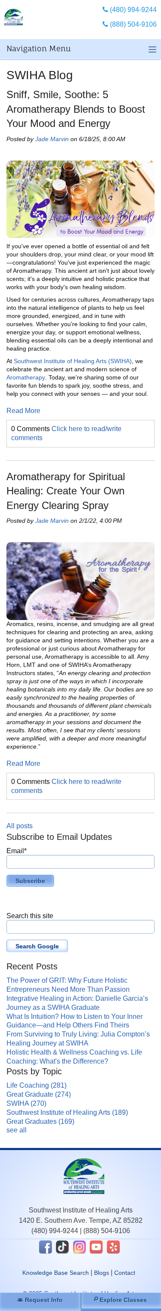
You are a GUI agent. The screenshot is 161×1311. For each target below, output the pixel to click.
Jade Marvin (52, 139)
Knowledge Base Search (55, 1272)
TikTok (62, 1246)
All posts (19, 826)
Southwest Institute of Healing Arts (67, 1112)
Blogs (101, 1272)
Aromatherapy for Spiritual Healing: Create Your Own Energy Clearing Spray (65, 491)
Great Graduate (38, 1094)
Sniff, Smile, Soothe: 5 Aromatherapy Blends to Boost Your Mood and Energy (75, 109)
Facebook (45, 1246)
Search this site (29, 915)
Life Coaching (36, 1085)
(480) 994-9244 (54, 1230)
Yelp (113, 1246)
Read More (23, 410)
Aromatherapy (25, 377)
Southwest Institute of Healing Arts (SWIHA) (73, 361)
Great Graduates (40, 1121)
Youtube (96, 1246)
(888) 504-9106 (106, 1230)
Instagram (79, 1246)
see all (16, 1130)
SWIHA (26, 1103)
